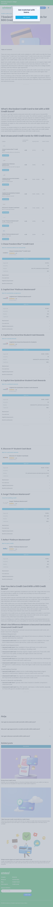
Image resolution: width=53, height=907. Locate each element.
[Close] (38, 8)
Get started (26, 17)
